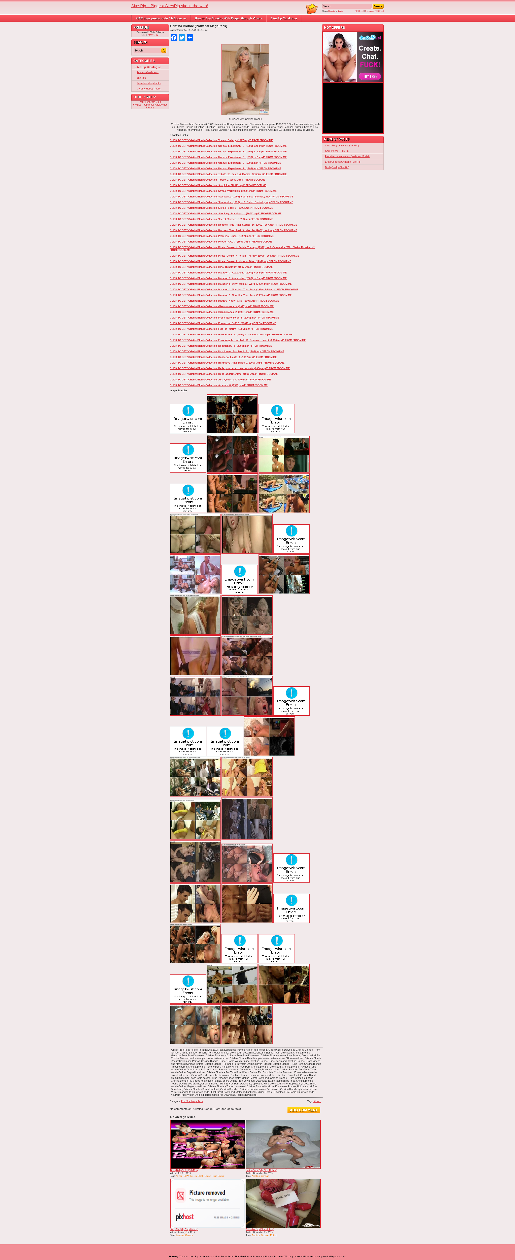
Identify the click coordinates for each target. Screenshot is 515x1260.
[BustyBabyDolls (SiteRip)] (207, 1144)
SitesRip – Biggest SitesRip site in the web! (169, 6)
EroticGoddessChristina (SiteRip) (343, 161)
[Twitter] (1, 23)
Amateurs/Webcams (148, 72)
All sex (317, 1101)
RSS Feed (359, 11)
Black (200, 1176)
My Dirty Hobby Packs (149, 88)
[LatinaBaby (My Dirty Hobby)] (283, 1144)
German (265, 1176)
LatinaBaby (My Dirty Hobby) (261, 1170)
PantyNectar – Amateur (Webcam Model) (347, 156)
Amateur (256, 1176)
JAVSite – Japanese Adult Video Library (150, 106)
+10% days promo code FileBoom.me (161, 18)
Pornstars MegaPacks (149, 83)
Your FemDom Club (150, 102)
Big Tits (193, 1176)
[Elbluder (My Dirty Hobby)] (283, 1203)
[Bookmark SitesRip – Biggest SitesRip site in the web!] (312, 13)
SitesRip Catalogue (284, 18)
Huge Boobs (218, 1176)
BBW (186, 1176)
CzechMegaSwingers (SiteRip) (342, 145)
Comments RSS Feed (374, 11)
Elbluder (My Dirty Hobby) (260, 1229)
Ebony (208, 1176)
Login (340, 11)
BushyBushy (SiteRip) (337, 167)
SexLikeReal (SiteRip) (337, 151)
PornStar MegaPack (192, 1101)
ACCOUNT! (153, 35)
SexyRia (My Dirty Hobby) (184, 1229)
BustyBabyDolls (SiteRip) (184, 1170)
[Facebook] (1, 22)
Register (331, 11)
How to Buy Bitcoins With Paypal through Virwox (228, 18)
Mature (273, 1235)
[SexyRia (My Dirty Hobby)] (207, 1203)
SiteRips (141, 77)
